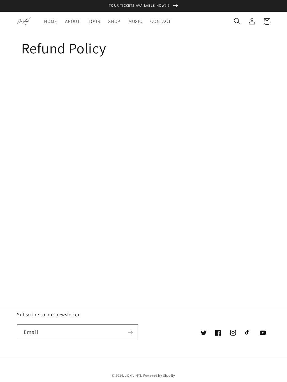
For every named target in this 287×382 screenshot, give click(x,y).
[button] (237, 21)
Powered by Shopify (159, 375)
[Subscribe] (130, 332)
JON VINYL (133, 375)
